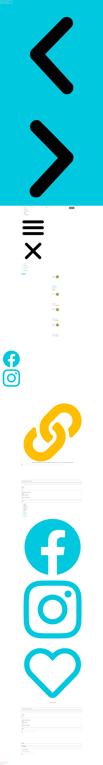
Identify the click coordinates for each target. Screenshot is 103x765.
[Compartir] (5, 762)
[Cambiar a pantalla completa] (3, 762)
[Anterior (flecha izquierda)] (1, 763)
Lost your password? (25, 751)
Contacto (26, 214)
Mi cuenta (26, 211)
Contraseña (23, 746)
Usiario (22, 743)
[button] (51, 55)
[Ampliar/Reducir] (1, 762)
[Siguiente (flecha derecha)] (3, 763)
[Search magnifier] (22, 487)
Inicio (25, 207)
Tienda (26, 209)
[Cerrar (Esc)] (7, 762)
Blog (25, 213)
